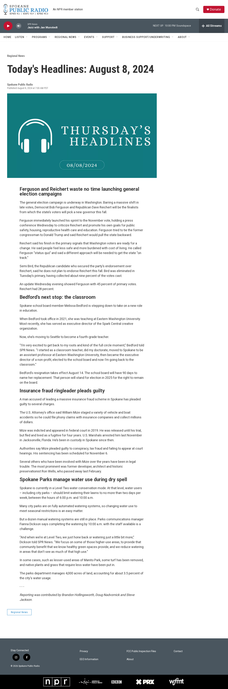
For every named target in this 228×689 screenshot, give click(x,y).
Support (108, 37)
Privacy (84, 651)
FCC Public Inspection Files (141, 651)
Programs (39, 37)
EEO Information (89, 659)
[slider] (24, 26)
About (182, 37)
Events (89, 37)
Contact (178, 651)
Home (7, 37)
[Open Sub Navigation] (26, 37)
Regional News (65, 37)
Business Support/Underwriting (146, 37)
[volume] (19, 26)
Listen (19, 37)
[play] (8, 26)
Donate (215, 9)
